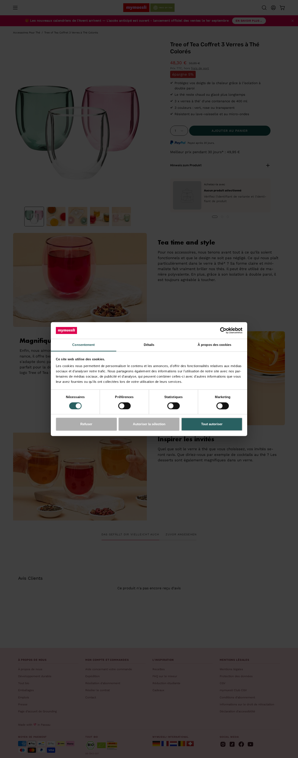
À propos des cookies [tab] (214, 345)
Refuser (86, 424)
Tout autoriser (212, 424)
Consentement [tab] (83, 345)
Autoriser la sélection (149, 424)
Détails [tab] (149, 345)
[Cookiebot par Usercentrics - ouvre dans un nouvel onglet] (223, 330)
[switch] (124, 405)
